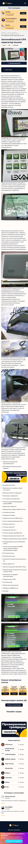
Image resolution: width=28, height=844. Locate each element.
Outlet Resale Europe (9, 749)
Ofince (7, 782)
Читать (5, 693)
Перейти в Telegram (14, 841)
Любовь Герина (10, 759)
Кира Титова (9, 763)
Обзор (23, 13)
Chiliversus (8, 744)
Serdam (7, 12)
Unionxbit (8, 777)
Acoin (7, 787)
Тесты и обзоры (11, 32)
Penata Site (9, 768)
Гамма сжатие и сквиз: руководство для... (5, 689)
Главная (3, 32)
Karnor (7, 25)
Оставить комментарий (14, 705)
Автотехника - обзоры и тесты (10, 34)
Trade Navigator (10, 754)
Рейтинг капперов (14, 830)
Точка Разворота (11, 18)
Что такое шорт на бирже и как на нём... (14, 688)
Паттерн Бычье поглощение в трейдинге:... (22, 689)
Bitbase (7, 773)
